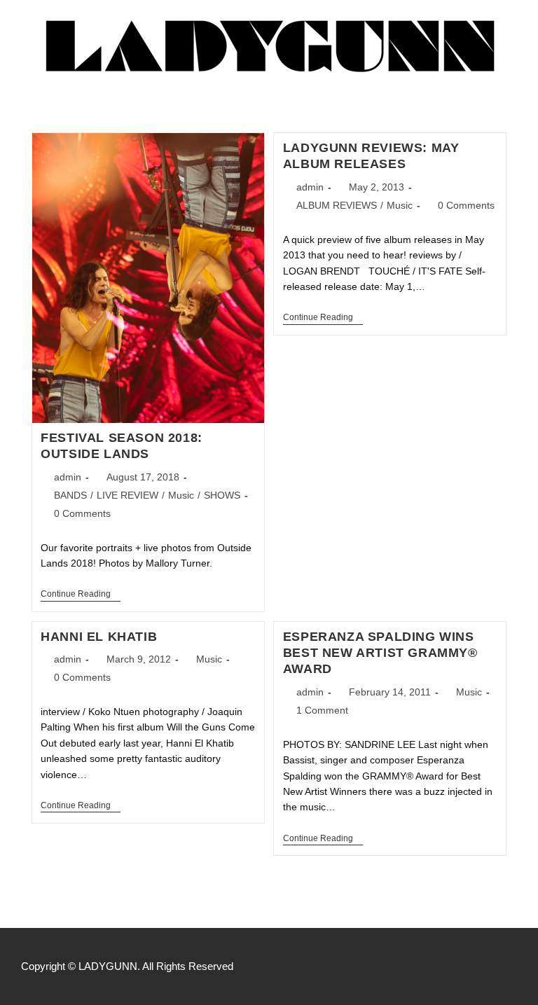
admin (67, 477)
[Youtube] (510, 966)
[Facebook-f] (451, 966)
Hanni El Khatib (99, 637)
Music (181, 495)
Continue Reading (80, 594)
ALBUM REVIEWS (336, 205)
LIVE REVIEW (127, 495)
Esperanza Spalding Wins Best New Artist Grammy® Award (380, 653)
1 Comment (322, 710)
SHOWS (222, 495)
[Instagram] (481, 966)
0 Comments (82, 513)
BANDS (70, 495)
